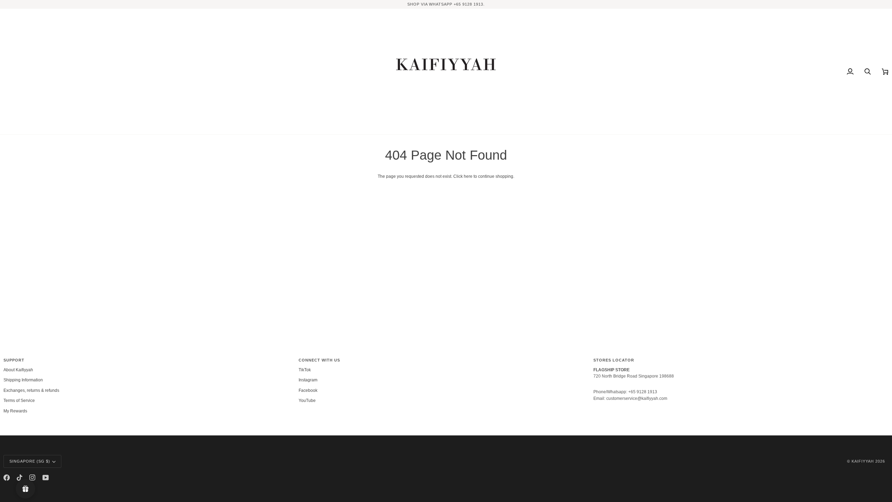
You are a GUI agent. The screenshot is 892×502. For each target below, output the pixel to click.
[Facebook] (6, 477)
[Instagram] (32, 477)
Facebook (308, 390)
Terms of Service (19, 400)
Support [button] (13, 360)
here (468, 176)
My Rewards (15, 411)
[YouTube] (46, 477)
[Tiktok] (19, 477)
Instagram (308, 380)
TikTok (305, 369)
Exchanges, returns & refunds (31, 390)
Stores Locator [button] (613, 360)
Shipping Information (23, 380)
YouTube (307, 400)
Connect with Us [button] (319, 360)
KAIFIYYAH (863, 461)
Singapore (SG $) (29, 461)
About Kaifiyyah (18, 369)
